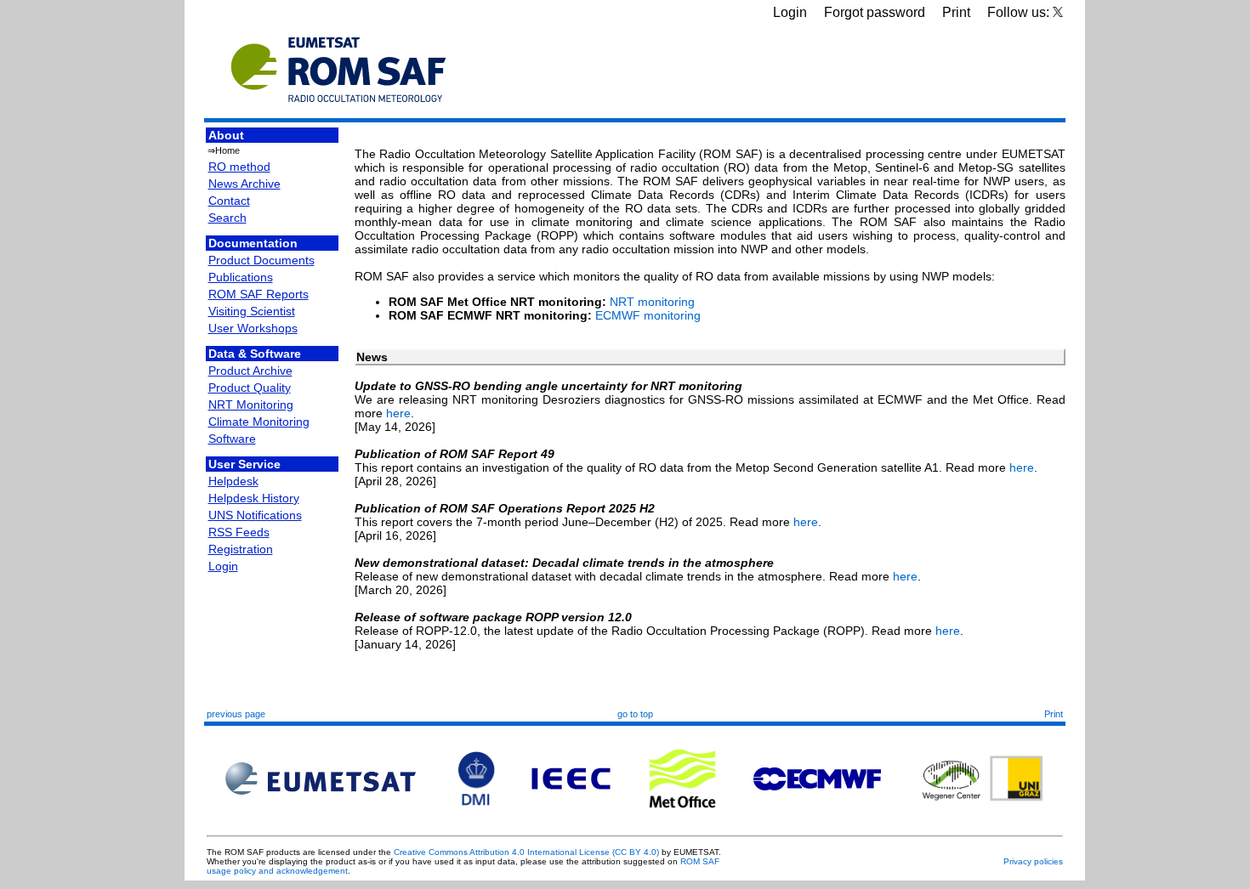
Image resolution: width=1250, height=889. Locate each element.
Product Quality (249, 387)
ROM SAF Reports (258, 294)
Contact (229, 200)
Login (790, 12)
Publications (240, 277)
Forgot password (874, 12)
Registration (240, 549)
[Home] (338, 111)
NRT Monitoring (250, 404)
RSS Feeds (239, 532)
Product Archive (250, 370)
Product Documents (261, 260)
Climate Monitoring (259, 421)
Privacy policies (1033, 861)
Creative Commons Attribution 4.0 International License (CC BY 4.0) (526, 852)
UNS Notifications (255, 515)
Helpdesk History (253, 498)
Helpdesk (233, 481)
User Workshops (253, 328)
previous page (236, 714)
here (398, 413)
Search (227, 217)
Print (956, 12)
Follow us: (1020, 12)
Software (232, 438)
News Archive (244, 183)
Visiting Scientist (251, 311)
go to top (635, 714)
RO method (239, 166)
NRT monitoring (652, 302)
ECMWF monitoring (648, 315)
